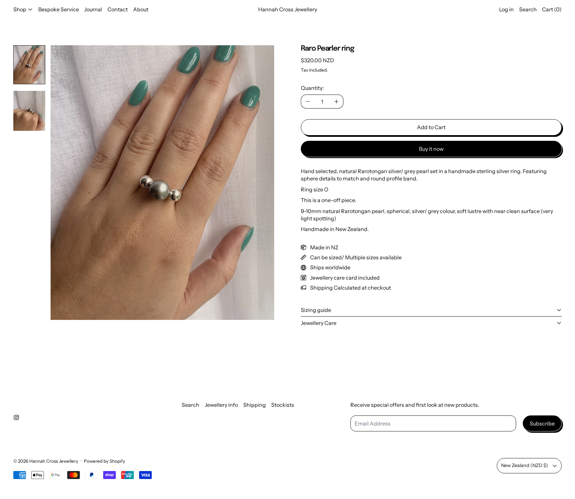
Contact (117, 9)
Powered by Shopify (104, 461)
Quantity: (312, 88)
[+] (336, 102)
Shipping (254, 404)
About (140, 9)
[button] (29, 64)
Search (190, 404)
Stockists (282, 404)
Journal (93, 9)
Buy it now (431, 148)
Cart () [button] (552, 9)
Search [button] (528, 9)
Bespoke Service (58, 9)
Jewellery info (221, 404)
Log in (506, 9)
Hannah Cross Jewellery (53, 461)
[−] (307, 102)
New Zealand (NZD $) (524, 465)
